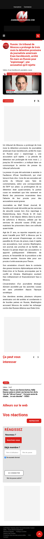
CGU (29, 535)
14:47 (10, 387)
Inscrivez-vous (13, 440)
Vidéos (5, 70)
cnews (6, 383)
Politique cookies (21, 531)
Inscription (17, 7)
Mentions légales (8, 531)
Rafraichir (34, 421)
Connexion (27, 7)
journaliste (24, 70)
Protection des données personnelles (14, 535)
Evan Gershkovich (14, 70)
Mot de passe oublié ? (14, 478)
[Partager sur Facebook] (35, 100)
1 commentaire (8, 101)
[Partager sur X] (39, 100)
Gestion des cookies (9, 533)
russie (30, 70)
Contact (5, 537)
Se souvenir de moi (13, 457)
